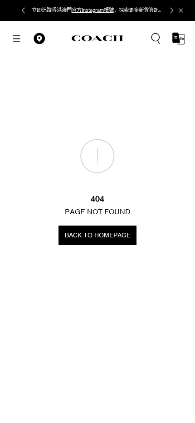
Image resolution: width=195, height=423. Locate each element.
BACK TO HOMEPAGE (98, 235)
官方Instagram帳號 (93, 10)
